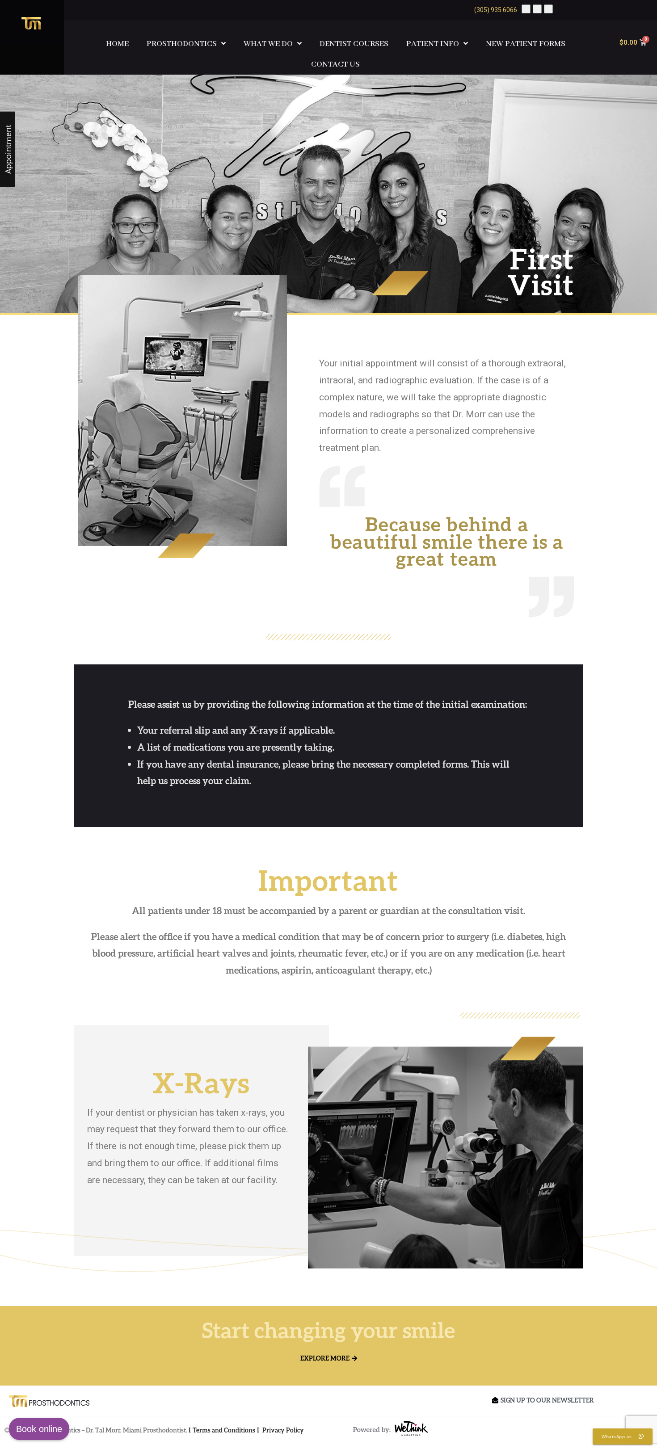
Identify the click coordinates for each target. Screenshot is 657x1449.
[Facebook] (526, 8)
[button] (329, 1358)
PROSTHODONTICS (182, 44)
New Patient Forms (525, 44)
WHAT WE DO (268, 44)
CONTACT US (335, 64)
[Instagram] (548, 8)
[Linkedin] (537, 8)
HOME (117, 44)
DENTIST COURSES (354, 44)
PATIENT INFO (432, 44)
